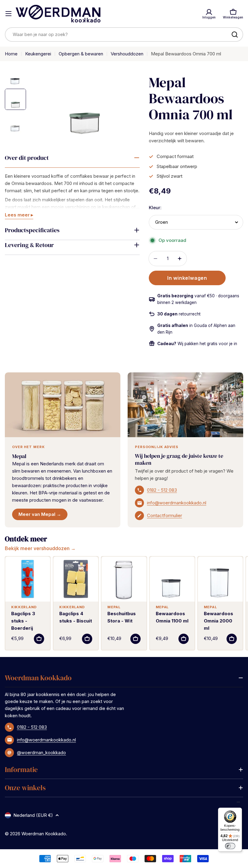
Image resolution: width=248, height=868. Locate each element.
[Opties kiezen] (183, 639)
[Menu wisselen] (8, 13)
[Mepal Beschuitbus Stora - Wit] (123, 579)
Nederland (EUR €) (33, 815)
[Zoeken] (234, 34)
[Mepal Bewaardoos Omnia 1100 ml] (172, 579)
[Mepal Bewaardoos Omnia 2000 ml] (220, 579)
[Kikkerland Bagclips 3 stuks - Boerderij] (27, 579)
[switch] (230, 846)
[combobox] (124, 34)
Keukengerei (38, 54)
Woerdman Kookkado (43, 833)
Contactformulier (164, 515)
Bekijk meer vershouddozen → (40, 548)
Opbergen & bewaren (81, 54)
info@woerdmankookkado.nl (176, 503)
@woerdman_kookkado (41, 752)
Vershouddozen (127, 54)
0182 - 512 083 (162, 490)
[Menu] (238, 803)
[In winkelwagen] (39, 639)
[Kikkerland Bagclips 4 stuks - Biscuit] (75, 579)
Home (11, 54)
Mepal (19, 456)
